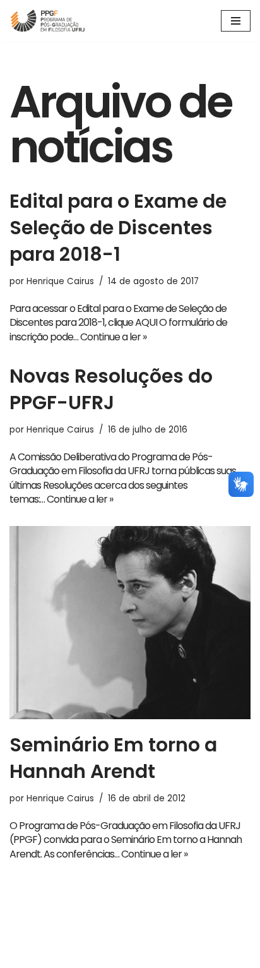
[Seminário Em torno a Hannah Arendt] (130, 623)
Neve (82, 955)
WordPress (165, 955)
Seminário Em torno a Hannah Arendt (113, 758)
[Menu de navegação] (236, 21)
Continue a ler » (113, 337)
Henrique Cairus (60, 281)
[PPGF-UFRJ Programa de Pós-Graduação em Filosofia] (47, 21)
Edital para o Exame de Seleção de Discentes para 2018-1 (118, 228)
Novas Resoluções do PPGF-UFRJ (111, 389)
